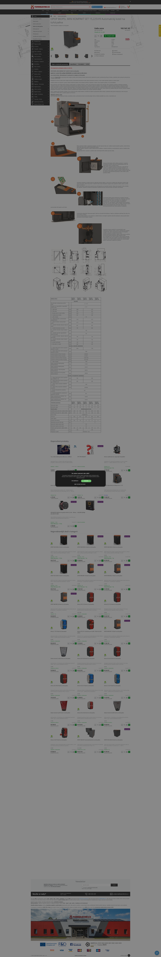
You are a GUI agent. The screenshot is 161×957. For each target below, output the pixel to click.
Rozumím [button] (86, 480)
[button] (80, 484)
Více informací (82, 477)
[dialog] (80, 478)
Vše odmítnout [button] (75, 480)
